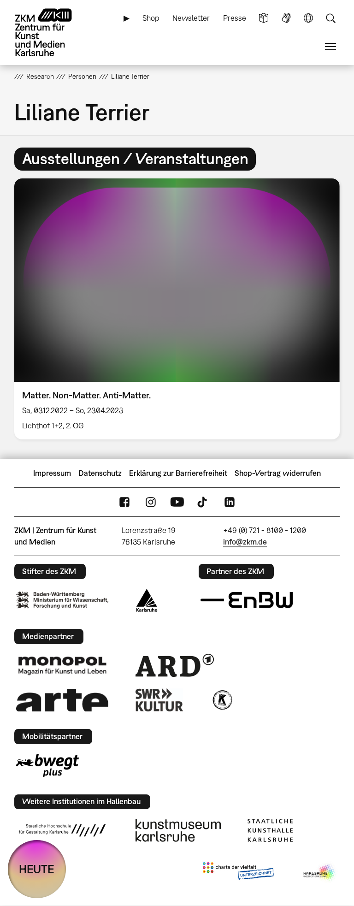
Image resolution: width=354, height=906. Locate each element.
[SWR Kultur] (159, 699)
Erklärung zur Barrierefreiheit (178, 473)
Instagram (151, 502)
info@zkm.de (245, 541)
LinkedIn (229, 502)
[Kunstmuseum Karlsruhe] (178, 830)
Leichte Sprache (263, 18)
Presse (234, 18)
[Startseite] (51, 32)
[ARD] (175, 665)
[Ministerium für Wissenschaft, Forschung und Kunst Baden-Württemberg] (62, 600)
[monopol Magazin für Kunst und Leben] (62, 665)
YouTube (177, 502)
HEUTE (36, 869)
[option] (177, 308)
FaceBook (124, 502)
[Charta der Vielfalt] (238, 872)
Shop (150, 18)
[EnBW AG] (247, 600)
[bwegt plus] (47, 765)
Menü (330, 46)
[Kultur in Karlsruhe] (221, 699)
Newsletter (191, 18)
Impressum (52, 473)
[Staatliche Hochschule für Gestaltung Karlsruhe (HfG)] (62, 830)
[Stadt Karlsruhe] (147, 600)
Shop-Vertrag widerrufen (278, 473)
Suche (330, 18)
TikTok (203, 502)
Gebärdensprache (286, 18)
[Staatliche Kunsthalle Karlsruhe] (270, 830)
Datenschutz (100, 473)
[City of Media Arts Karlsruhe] (319, 872)
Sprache (308, 18)
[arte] (62, 700)
